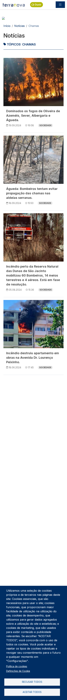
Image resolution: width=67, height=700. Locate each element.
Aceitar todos (32, 692)
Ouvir (38, 4)
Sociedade (45, 125)
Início (6, 26)
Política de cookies (16, 666)
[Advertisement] (33, 411)
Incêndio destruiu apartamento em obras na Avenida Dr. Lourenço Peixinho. (32, 357)
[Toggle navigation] (60, 4)
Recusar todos (32, 682)
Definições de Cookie (18, 671)
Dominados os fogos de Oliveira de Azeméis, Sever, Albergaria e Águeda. (33, 115)
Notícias (19, 26)
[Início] (14, 5)
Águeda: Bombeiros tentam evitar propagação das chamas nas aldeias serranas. (32, 193)
